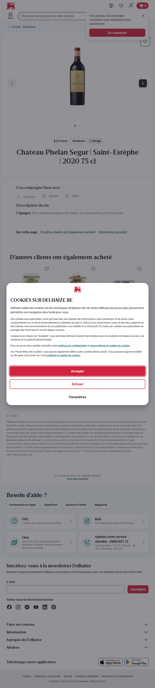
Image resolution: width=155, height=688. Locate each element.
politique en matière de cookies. (64, 355)
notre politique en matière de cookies (110, 345)
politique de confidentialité (72, 345)
